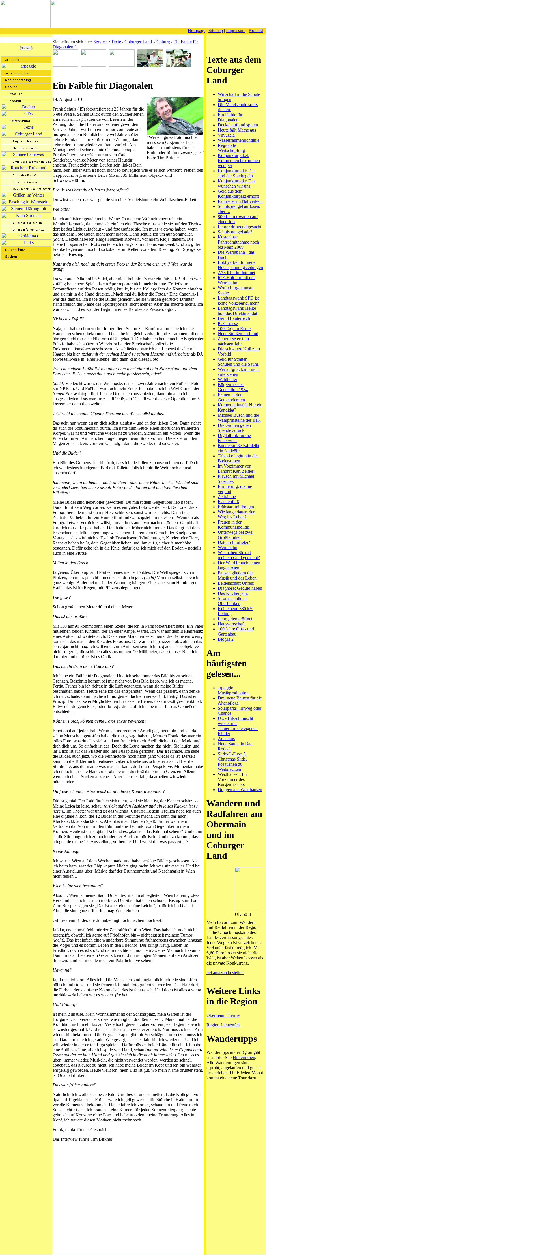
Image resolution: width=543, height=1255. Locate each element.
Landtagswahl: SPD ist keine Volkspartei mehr (238, 300)
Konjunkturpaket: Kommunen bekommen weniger (239, 160)
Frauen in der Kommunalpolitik (233, 524)
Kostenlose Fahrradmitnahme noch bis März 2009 (238, 241)
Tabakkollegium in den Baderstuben (238, 458)
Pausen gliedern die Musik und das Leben (237, 575)
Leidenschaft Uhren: (236, 583)
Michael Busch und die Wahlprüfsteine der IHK (239, 418)
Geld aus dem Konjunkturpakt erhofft (238, 194)
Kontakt (256, 30)
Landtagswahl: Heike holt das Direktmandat (237, 311)
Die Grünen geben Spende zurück (234, 428)
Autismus (226, 738)
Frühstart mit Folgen (236, 506)
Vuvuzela (226, 135)
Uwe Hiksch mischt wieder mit (235, 721)
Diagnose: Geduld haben (240, 588)
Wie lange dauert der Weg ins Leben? (236, 514)
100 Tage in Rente (234, 328)
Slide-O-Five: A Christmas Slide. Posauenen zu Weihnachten (232, 762)
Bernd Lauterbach (234, 318)
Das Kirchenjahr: (233, 593)
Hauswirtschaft (231, 623)
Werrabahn (227, 547)
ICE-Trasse (228, 323)
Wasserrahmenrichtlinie (238, 140)
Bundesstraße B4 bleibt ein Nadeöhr (238, 448)
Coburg (163, 41)
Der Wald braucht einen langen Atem (239, 565)
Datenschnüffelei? (234, 542)
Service (100, 41)
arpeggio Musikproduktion (233, 690)
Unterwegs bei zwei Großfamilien (235, 535)
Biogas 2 (226, 639)
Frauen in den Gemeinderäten (231, 397)
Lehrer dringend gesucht (239, 226)
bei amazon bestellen (225, 972)
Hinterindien (244, 1057)
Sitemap (215, 30)
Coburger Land (138, 41)
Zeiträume (227, 496)
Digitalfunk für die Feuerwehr (234, 438)
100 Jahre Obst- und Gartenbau (236, 631)
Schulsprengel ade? (235, 231)
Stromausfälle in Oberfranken (232, 601)
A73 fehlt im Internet (236, 272)
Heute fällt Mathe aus (237, 130)
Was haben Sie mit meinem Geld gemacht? (239, 555)
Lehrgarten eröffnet (235, 618)
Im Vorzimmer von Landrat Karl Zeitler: (236, 468)
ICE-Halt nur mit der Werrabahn (236, 280)
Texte (116, 41)
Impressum (235, 30)
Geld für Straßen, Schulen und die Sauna (238, 362)
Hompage (196, 30)
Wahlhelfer (227, 379)
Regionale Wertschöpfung (231, 148)
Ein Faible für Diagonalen (230, 117)
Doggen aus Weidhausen (240, 789)
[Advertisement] (119, 72)
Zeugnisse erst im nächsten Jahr (233, 341)
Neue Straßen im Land (238, 333)
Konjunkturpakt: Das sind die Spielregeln (236, 173)
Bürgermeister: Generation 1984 (233, 387)
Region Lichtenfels (223, 1024)
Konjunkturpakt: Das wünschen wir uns (236, 183)
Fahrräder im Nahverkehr (240, 201)
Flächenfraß (228, 501)
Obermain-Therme (223, 1015)
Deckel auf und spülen (238, 124)
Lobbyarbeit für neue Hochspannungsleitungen (240, 265)
